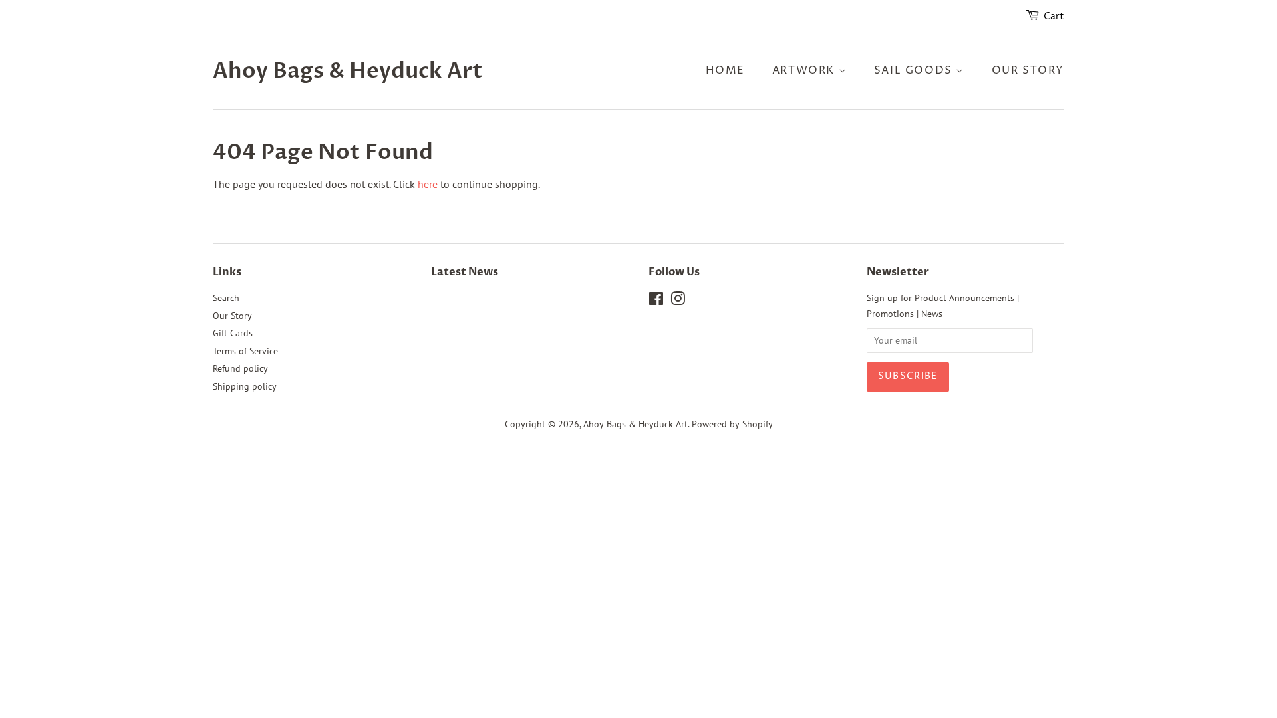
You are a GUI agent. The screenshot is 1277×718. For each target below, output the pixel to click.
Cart (1054, 16)
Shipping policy (245, 386)
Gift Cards (233, 333)
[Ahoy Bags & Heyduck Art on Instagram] (677, 301)
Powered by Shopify (732, 424)
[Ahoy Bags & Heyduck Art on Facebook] (656, 301)
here (428, 184)
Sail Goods (915, 70)
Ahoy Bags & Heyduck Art (348, 71)
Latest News (464, 272)
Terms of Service (245, 351)
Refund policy (240, 368)
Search (226, 298)
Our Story (1028, 70)
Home (725, 70)
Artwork (805, 70)
